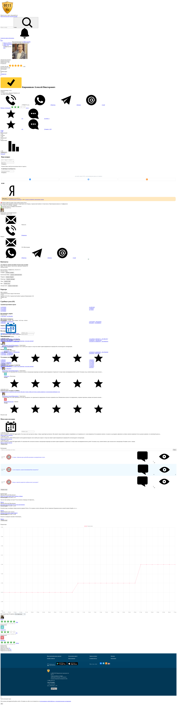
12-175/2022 (3, 308)
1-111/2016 (91, 364)
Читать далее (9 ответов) (6, 439)
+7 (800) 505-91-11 (51, 680)
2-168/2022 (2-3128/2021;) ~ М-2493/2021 (10, 352)
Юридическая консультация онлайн (9, 16)
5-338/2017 (91, 308)
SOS (4, 47)
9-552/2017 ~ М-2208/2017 (95, 322)
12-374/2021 (3, 311)
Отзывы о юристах (51, 658)
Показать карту (4, 267)
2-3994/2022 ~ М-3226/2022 (7, 321)
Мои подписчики (5, 614)
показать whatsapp (10, 279)
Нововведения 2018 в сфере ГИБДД (9, 513)
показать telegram (9, 276)
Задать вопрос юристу (72, 656)
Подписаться (4, 152)
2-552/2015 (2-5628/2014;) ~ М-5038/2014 (98, 341)
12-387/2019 (92, 307)
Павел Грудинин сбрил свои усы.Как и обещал (12, 496)
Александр (6, 350)
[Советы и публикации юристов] (7, 14)
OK (1, 703)
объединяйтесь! (14, 15)
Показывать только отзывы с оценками (11, 334)
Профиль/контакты (5, 61)
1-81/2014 (91, 367)
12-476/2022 (3, 307)
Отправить (3, 164)
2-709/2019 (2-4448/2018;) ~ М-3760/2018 (98, 352)
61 (9, 648)
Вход (2, 40)
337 (10, 649)
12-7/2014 (91, 309)
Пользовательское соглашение (15, 199)
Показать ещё (4, 414)
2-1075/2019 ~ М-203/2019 (95, 321)
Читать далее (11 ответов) (7, 435)
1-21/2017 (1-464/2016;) (6, 368)
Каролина (3, 640)
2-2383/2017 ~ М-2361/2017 (95, 340)
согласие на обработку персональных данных (34, 199)
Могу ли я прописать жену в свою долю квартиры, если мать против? (17, 341)
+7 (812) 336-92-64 (51, 684)
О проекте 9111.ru (93, 658)
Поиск (174, 449)
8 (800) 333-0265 (26, 41)
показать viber (7, 281)
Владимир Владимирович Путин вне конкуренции (13, 504)
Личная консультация (6, 59)
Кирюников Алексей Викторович (10, 345)
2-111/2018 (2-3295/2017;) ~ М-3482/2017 (98, 339)
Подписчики (5, 62)
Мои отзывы (15, 320)
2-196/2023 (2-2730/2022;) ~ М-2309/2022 (10, 339)
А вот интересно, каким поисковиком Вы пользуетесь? (25, 469)
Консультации (5, 67)
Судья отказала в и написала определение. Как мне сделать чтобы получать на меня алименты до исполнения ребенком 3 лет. (30, 391)
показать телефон (10, 272)
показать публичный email (16, 274)
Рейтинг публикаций (6, 108)
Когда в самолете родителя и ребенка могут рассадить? (25, 482)
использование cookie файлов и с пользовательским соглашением (55, 701)
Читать (2, 502)
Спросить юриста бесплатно (7, 38)
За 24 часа (21, 320)
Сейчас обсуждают (7, 44)
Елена (2, 619)
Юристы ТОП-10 (7, 43)
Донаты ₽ (3, 154)
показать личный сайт (12, 285)
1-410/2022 (3, 361)
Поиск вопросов (71, 658)
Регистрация (113, 658)
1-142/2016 (91, 363)
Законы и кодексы (93, 656)
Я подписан (3, 63)
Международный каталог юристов (54, 656)
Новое (6, 45)
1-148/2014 (91, 366)
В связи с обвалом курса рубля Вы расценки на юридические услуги (28, 457)
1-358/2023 (3, 360)
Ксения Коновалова (9, 401)
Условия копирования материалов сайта (59, 678)
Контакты (113, 656)
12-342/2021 (3, 309)
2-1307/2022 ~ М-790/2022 (7, 316)
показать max (7, 283)
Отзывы (9, 320)
